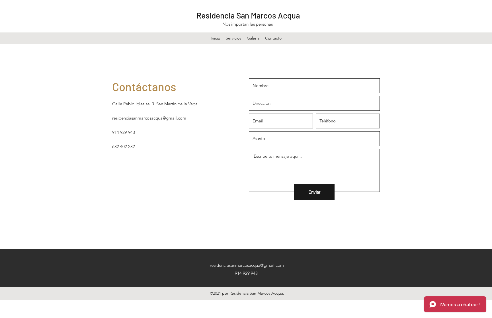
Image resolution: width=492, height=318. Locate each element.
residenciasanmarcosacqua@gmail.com (149, 118)
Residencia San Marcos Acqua (248, 15)
